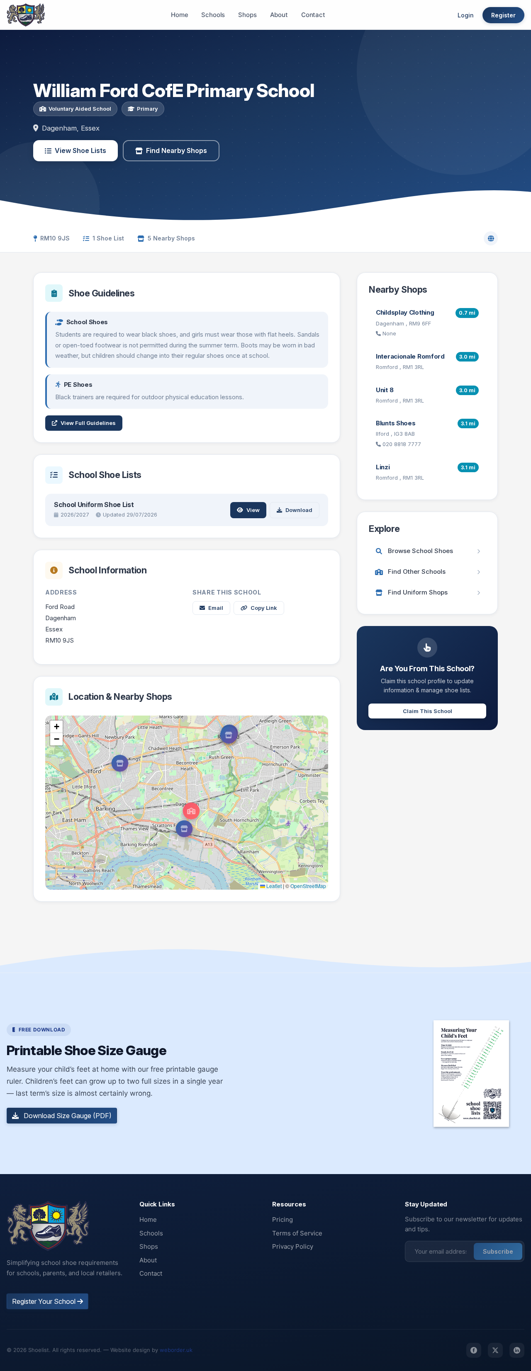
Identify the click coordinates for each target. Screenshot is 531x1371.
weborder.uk (176, 1350)
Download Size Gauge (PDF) (67, 1115)
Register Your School (44, 1301)
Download (298, 510)
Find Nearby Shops (176, 150)
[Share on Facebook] (473, 1350)
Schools (213, 15)
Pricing (282, 1219)
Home (179, 15)
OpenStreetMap (308, 885)
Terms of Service (297, 1233)
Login (466, 15)
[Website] (491, 238)
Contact (313, 15)
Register (503, 15)
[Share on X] (495, 1350)
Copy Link (264, 607)
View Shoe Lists (80, 150)
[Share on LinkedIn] (516, 1350)
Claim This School (427, 711)
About (279, 15)
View (253, 510)
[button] (191, 811)
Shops (247, 15)
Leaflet (273, 885)
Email (215, 607)
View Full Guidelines (88, 423)
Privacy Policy (292, 1246)
